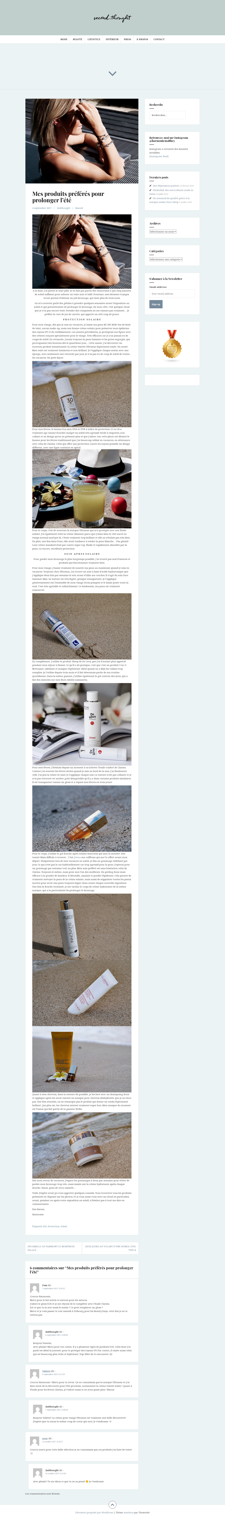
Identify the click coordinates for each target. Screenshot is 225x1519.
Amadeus (129, 1512)
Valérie (46, 1371)
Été (45, 1226)
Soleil (64, 1226)
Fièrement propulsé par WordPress (94, 1512)
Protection (54, 1226)
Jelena (77, 857)
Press (127, 39)
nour (45, 1438)
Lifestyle (94, 39)
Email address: (158, 286)
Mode (64, 39)
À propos (142, 39)
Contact (159, 39)
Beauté (77, 39)
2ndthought (63, 207)
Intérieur (112, 39)
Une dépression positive (166, 185)
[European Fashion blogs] (172, 346)
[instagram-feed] (159, 156)
